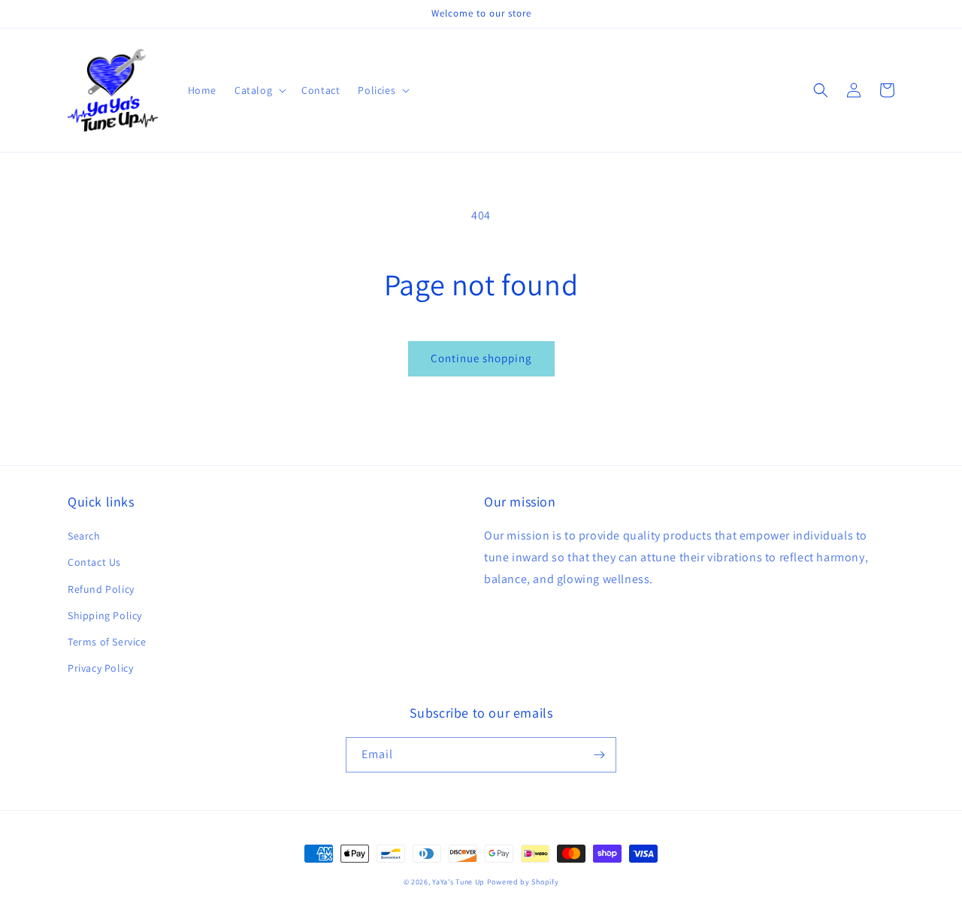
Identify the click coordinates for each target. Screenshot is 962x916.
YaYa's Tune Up (458, 882)
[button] (258, 90)
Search (84, 536)
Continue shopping (481, 358)
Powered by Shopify (523, 882)
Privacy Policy (100, 668)
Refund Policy (101, 589)
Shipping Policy (105, 615)
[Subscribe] (599, 754)
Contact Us (94, 562)
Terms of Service (107, 641)
